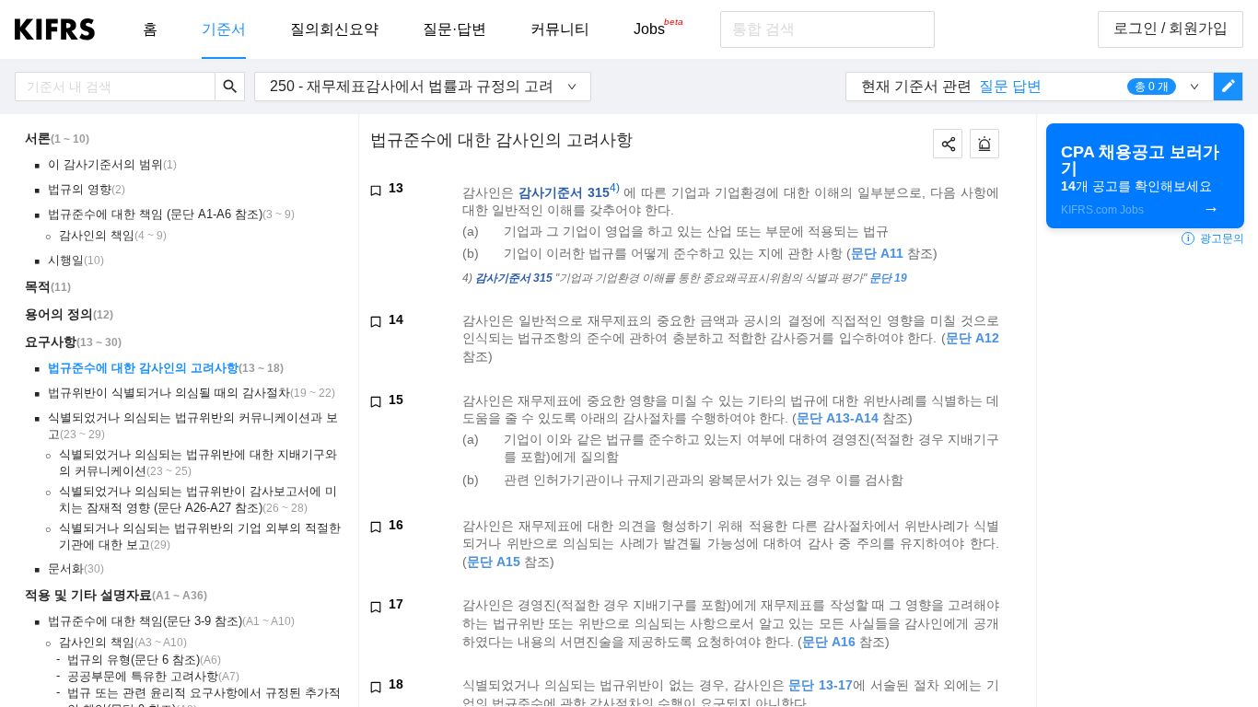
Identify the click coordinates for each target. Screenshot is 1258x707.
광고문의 (1215, 238)
